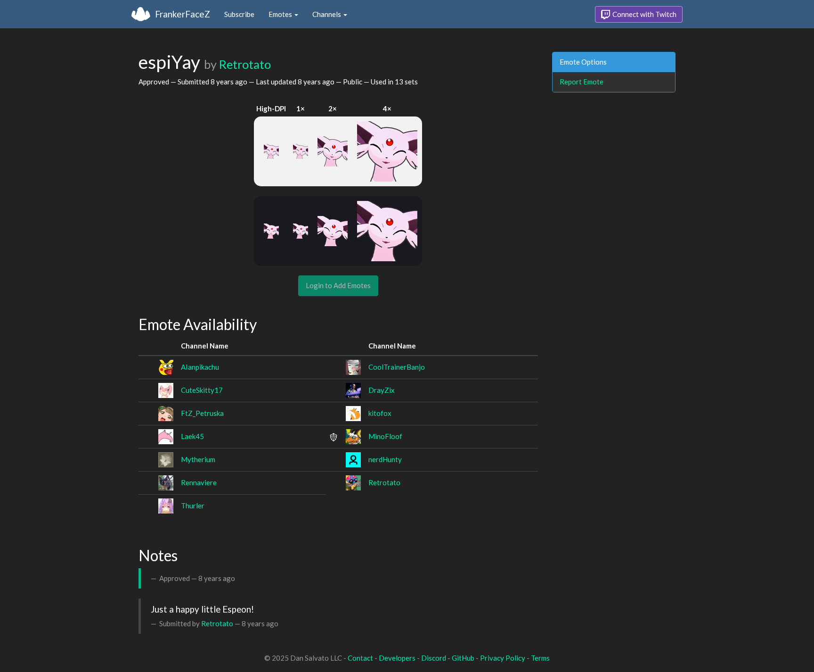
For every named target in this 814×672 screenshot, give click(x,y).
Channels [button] (327, 14)
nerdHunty (385, 459)
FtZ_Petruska (202, 413)
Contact (360, 658)
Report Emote (581, 81)
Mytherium (198, 459)
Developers (397, 658)
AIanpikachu (200, 367)
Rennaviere (199, 482)
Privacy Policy (502, 658)
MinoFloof (385, 436)
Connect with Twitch (643, 14)
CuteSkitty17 (202, 390)
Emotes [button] (281, 14)
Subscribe (239, 14)
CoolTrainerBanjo (396, 367)
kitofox (379, 413)
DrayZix (381, 390)
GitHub (463, 658)
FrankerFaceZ (182, 13)
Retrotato (245, 64)
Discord (433, 658)
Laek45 (192, 436)
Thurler (192, 505)
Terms (540, 658)
